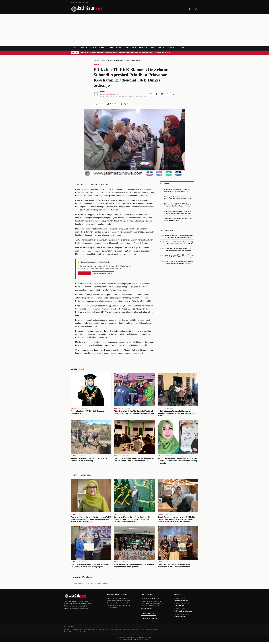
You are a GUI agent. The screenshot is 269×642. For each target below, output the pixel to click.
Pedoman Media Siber (150, 618)
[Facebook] (162, 94)
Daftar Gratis (84, 273)
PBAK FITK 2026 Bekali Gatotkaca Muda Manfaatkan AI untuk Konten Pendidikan (174, 565)
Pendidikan (143, 48)
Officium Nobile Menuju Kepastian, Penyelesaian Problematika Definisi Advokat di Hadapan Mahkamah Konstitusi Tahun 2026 (125, 52)
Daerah (102, 48)
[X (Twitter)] (167, 94)
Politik (110, 48)
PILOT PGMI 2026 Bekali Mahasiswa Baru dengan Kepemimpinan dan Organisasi (134, 565)
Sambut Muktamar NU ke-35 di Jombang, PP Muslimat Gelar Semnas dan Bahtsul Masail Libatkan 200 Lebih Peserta (132, 519)
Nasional (93, 48)
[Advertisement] (134, 30)
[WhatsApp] (156, 94)
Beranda (74, 48)
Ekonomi (119, 48)
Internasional (131, 48)
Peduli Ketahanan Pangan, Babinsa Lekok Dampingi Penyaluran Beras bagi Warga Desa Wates (176, 413)
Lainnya (181, 48)
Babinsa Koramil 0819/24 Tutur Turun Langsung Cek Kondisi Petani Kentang (90, 459)
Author (102, 92)
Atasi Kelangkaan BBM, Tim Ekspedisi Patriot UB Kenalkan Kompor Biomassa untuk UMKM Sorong (134, 412)
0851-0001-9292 (146, 608)
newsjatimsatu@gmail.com (150, 598)
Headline (83, 48)
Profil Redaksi (148, 613)
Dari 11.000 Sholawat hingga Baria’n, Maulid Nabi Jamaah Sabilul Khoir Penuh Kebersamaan (134, 459)
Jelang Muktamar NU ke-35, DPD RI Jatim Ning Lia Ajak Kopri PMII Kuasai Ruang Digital (90, 565)
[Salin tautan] (173, 94)
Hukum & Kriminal (158, 48)
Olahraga (171, 48)
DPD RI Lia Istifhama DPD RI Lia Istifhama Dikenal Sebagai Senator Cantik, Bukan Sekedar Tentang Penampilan (177, 460)
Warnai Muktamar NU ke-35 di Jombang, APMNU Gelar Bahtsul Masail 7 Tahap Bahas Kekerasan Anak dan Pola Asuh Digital (91, 519)
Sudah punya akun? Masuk (103, 273)
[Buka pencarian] (189, 9)
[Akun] (196, 9)
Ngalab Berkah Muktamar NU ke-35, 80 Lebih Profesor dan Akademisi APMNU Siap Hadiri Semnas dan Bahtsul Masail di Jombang (176, 519)
